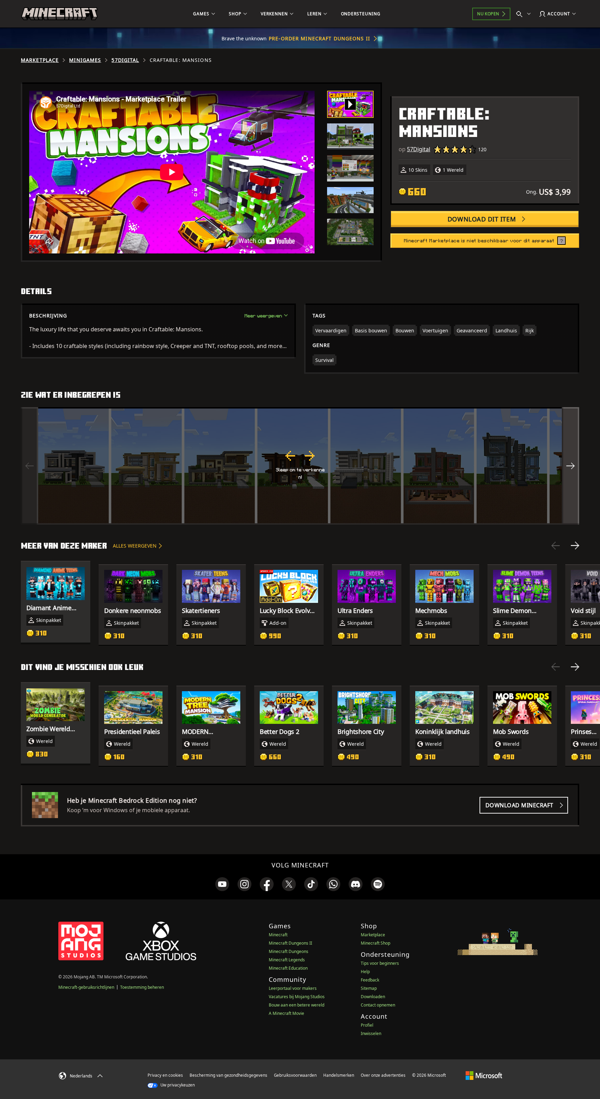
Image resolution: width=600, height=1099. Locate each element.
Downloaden (373, 997)
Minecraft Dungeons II (290, 943)
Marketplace (40, 60)
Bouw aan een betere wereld (296, 1005)
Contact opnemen (378, 1005)
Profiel (367, 1025)
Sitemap (369, 988)
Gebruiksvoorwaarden (295, 1075)
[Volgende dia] (575, 545)
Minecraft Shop (375, 943)
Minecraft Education (288, 968)
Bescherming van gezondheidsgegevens (228, 1075)
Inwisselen (371, 1033)
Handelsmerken (338, 1075)
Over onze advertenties (383, 1075)
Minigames (85, 60)
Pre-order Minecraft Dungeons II (319, 38)
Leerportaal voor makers (293, 988)
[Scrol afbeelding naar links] (29, 466)
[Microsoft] (484, 1075)
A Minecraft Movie (286, 1013)
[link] (222, 884)
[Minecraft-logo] (59, 14)
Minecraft (278, 935)
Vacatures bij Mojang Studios (297, 997)
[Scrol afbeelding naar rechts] (570, 466)
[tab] (350, 104)
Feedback (370, 980)
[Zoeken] (525, 14)
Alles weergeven (135, 545)
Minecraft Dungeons (288, 951)
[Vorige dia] (555, 545)
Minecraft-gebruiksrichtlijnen (86, 987)
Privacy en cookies (165, 1075)
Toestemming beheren (142, 987)
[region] (300, 466)
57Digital (125, 60)
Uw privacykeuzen (177, 1085)
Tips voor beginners (380, 963)
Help (365, 972)
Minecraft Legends (287, 960)
